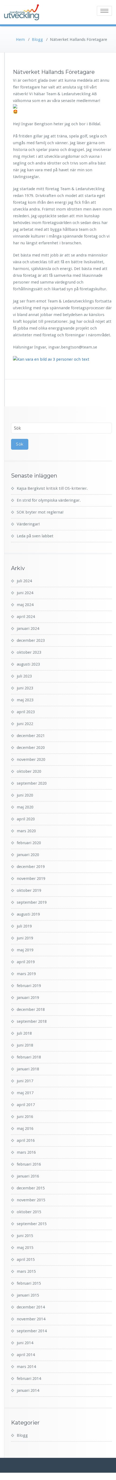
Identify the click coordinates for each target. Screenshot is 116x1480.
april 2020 (26, 819)
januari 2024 (28, 628)
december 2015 (31, 1188)
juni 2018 (25, 1045)
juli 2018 (24, 1033)
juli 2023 (24, 676)
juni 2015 (25, 1235)
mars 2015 (26, 1271)
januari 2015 (28, 1295)
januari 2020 (28, 854)
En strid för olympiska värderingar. (49, 500)
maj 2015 (25, 1247)
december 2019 (31, 866)
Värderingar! (28, 524)
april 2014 (26, 1354)
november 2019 (31, 878)
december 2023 (31, 640)
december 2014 (31, 1307)
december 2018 (31, 1009)
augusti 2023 (28, 664)
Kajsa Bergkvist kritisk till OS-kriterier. (52, 488)
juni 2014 (25, 1342)
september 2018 (32, 1021)
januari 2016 (28, 1176)
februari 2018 (29, 1057)
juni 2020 (25, 795)
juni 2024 (25, 592)
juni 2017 (25, 1080)
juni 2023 (25, 688)
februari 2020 (29, 842)
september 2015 (32, 1223)
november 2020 (31, 759)
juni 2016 (25, 1116)
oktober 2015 (29, 1211)
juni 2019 (25, 938)
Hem (20, 39)
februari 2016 (29, 1164)
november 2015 (31, 1200)
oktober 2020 (29, 771)
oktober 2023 (29, 652)
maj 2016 (25, 1128)
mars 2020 (26, 830)
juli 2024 (24, 580)
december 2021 (31, 735)
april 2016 (26, 1140)
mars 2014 (26, 1366)
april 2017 (26, 1104)
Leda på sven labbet (35, 536)
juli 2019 (24, 926)
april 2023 (26, 711)
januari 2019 (28, 997)
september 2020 (32, 783)
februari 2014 (29, 1378)
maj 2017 (25, 1092)
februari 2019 (29, 985)
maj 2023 (25, 700)
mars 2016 (26, 1152)
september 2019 (32, 902)
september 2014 (32, 1330)
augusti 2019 (28, 914)
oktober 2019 (29, 890)
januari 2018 (28, 1069)
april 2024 (26, 616)
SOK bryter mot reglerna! (40, 512)
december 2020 (31, 747)
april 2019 (26, 961)
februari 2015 (29, 1283)
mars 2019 (26, 973)
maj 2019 (25, 950)
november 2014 (31, 1319)
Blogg (37, 39)
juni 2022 (25, 723)
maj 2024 (25, 604)
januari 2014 (28, 1390)
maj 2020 (25, 807)
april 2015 (26, 1259)
